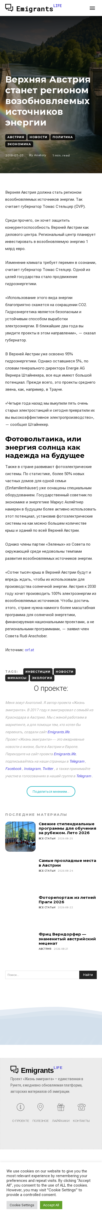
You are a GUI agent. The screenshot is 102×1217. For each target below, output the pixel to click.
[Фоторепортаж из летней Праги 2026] (20, 910)
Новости (38, 137)
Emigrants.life (58, 732)
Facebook (13, 769)
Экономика (19, 144)
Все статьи (47, 838)
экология (42, 678)
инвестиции (37, 671)
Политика (63, 137)
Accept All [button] (51, 1205)
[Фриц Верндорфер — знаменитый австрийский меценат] (20, 947)
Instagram (32, 769)
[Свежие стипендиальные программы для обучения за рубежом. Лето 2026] (20, 837)
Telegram (76, 761)
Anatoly (40, 155)
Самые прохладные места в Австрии (67, 862)
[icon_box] (20, 1114)
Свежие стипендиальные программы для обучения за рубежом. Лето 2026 (67, 828)
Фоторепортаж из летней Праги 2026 (67, 899)
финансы (17, 678)
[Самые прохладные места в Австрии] (20, 873)
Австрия (15, 137)
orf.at (29, 650)
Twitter (47, 769)
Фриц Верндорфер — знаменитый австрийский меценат (67, 939)
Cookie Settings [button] (22, 1205)
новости (64, 671)
